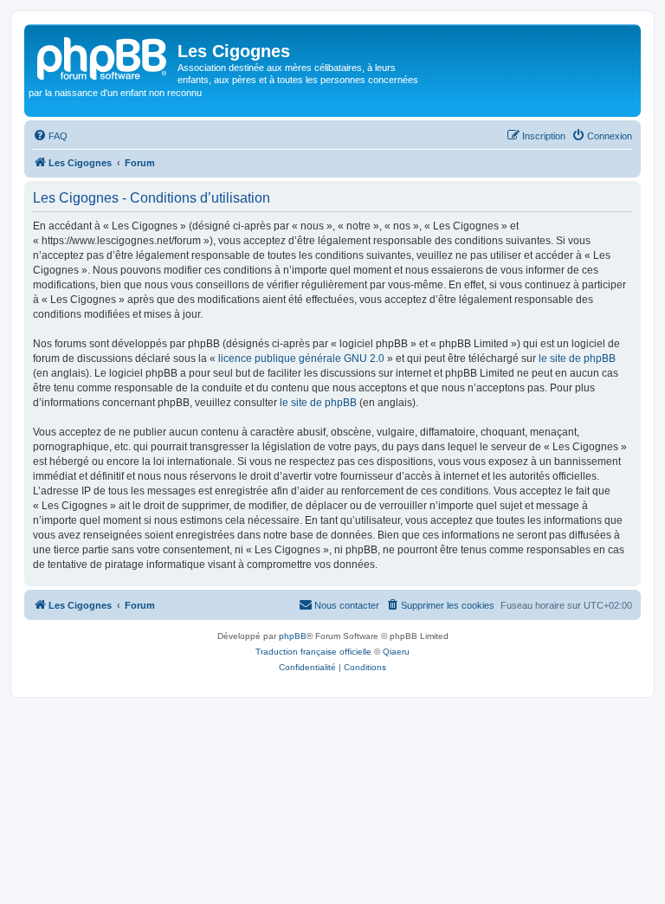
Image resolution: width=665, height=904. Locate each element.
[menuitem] (50, 136)
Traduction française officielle (313, 651)
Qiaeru (396, 651)
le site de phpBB (577, 358)
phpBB (293, 636)
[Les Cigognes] (103, 56)
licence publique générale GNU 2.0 (301, 358)
